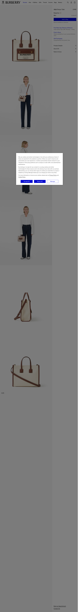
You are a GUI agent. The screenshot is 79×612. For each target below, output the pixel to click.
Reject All (40, 181)
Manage (52, 181)
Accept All (27, 181)
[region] (39, 169)
